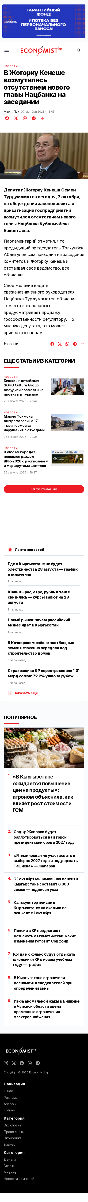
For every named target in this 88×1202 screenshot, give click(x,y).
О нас (8, 1091)
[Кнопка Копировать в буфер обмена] (41, 118)
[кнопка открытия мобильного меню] (6, 50)
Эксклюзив (12, 1125)
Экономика (13, 1138)
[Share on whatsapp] (24, 118)
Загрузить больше (44, 489)
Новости (11, 66)
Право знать (14, 1132)
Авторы (10, 1104)
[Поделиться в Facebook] (7, 118)
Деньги (10, 1159)
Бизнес (9, 1144)
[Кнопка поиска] (78, 51)
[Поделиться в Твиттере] (15, 118)
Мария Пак (11, 111)
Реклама (11, 1097)
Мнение (10, 1172)
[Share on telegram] (33, 118)
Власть (9, 1166)
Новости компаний (19, 1179)
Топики (9, 1110)
